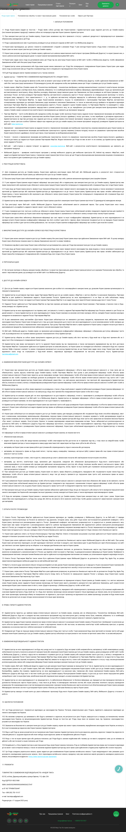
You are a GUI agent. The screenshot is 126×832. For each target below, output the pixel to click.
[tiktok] (20, 820)
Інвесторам (30, 5)
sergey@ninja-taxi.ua (65, 821)
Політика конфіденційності (82, 814)
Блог (80, 5)
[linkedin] (26, 820)
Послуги (72, 4)
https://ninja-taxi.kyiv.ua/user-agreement (43, 757)
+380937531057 (80, 821)
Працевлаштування (45, 5)
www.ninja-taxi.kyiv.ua (57, 146)
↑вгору (116, 814)
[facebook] (15, 820)
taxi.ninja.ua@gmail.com (10, 354)
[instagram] (9, 820)
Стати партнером (60, 5)
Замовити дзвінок (105, 5)
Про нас (87, 5)
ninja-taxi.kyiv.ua (17, 124)
